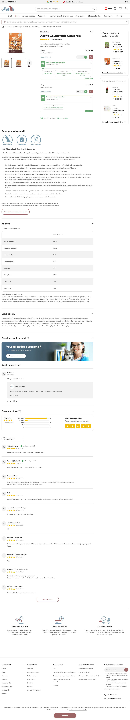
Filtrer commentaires (9, 437)
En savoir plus (72, 22)
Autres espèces (28, 16)
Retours (29, 686)
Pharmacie (80, 16)
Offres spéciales (94, 16)
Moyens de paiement (34, 690)
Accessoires (42, 16)
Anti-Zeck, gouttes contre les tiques (117, 92)
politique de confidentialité (78, 710)
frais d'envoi (47, 57)
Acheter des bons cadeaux (87, 679)
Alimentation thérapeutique (61, 16)
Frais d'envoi (31, 679)
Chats (3, 672)
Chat (10, 16)
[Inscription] (126, 670)
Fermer (65, 715)
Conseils (55, 685)
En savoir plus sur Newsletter (112, 689)
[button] (108, 8)
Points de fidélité (84, 672)
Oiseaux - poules (7, 686)
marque (4, 694)
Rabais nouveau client (86, 669)
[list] (16, 43)
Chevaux (4, 676)
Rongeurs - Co (6, 683)
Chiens (4, 669)
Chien (17, 16)
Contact (30, 669)
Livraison (30, 683)
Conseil (119, 16)
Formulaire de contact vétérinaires (64, 672)
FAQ (126, 2)
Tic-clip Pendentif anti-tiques (118, 110)
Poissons (4, 679)
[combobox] (66, 8)
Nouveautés (108, 16)
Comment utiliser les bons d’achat (89, 676)
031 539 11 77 (112, 695)
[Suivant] (29, 63)
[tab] (67, 64)
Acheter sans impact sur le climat (64, 676)
